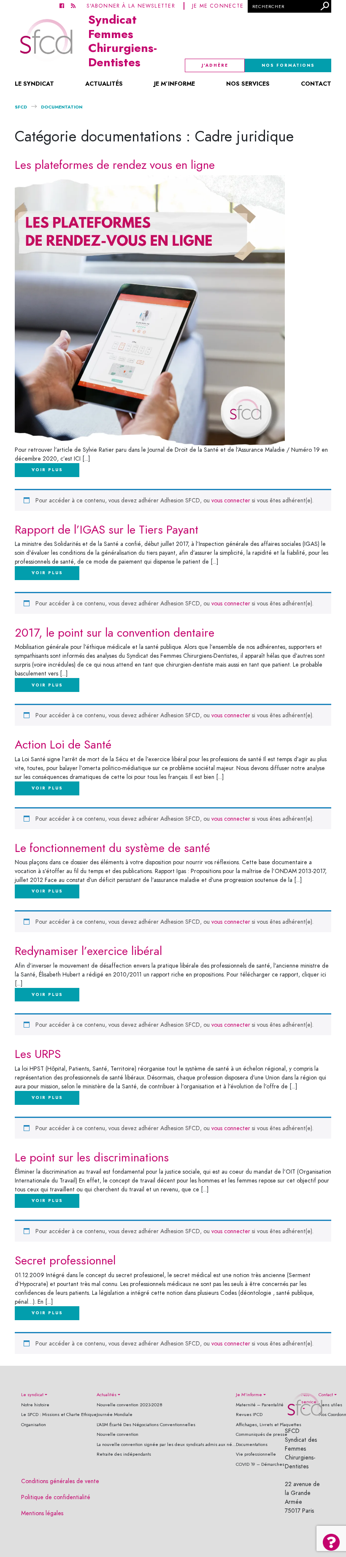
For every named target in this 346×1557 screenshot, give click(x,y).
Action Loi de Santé (63, 744)
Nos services (248, 83)
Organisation (33, 1424)
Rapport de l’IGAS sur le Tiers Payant (106, 529)
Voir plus (47, 470)
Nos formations (288, 65)
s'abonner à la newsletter (130, 5)
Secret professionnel (65, 1260)
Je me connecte (217, 5)
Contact (316, 83)
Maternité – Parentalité (260, 1405)
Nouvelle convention (117, 1434)
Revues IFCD (249, 1414)
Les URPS (38, 1054)
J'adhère (215, 65)
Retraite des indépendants (124, 1454)
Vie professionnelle (256, 1454)
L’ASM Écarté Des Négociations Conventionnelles (146, 1424)
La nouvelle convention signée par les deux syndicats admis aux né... (166, 1444)
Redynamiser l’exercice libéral (88, 951)
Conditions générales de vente (60, 1481)
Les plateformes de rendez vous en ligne (115, 165)
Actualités (104, 83)
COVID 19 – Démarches (260, 1464)
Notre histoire (35, 1405)
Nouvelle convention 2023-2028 (129, 1405)
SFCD (21, 107)
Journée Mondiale (114, 1414)
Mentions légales (42, 1513)
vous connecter (230, 500)
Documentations (252, 1444)
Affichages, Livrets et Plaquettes (268, 1424)
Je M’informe (174, 83)
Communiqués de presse (261, 1434)
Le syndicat (34, 83)
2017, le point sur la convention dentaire (114, 632)
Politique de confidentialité (55, 1497)
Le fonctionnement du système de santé (112, 848)
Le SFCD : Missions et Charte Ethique (59, 1414)
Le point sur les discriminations (92, 1157)
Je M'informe (249, 1395)
